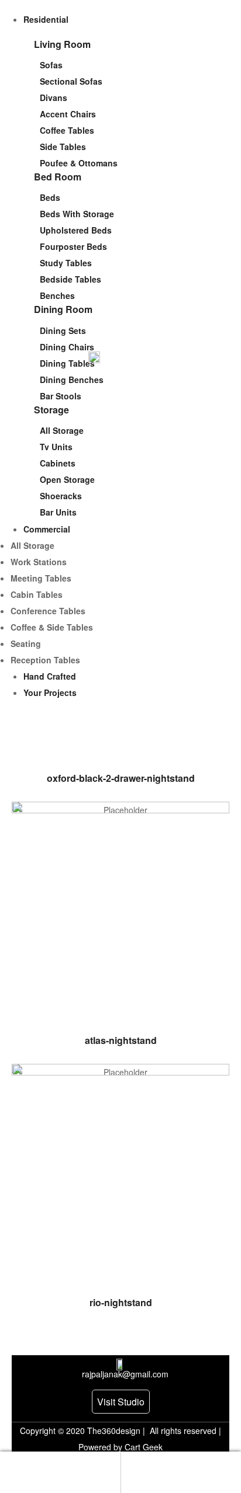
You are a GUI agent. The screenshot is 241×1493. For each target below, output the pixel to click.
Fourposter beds (73, 246)
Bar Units (58, 512)
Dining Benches (72, 379)
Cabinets (57, 463)
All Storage (62, 430)
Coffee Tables (67, 130)
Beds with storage (77, 214)
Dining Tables (67, 363)
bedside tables (70, 279)
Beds (50, 197)
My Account (60, 1472)
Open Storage (67, 479)
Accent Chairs (68, 114)
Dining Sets (63, 330)
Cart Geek (142, 1447)
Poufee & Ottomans (79, 163)
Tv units (56, 447)
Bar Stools (60, 396)
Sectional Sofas (71, 81)
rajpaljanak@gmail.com (125, 1374)
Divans (53, 97)
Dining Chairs (67, 347)
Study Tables (66, 263)
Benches (57, 295)
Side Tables (63, 146)
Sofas (51, 65)
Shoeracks (61, 496)
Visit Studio (120, 1401)
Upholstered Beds (76, 230)
